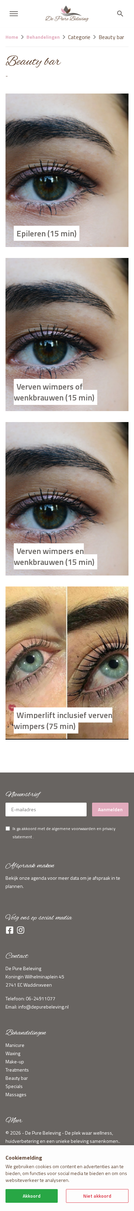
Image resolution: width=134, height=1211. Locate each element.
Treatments (17, 1069)
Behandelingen (43, 36)
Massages (15, 1094)
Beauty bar (16, 1078)
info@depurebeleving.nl (43, 1006)
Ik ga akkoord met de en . (63, 832)
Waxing (12, 1053)
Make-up (14, 1061)
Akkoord (32, 1195)
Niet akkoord (97, 1195)
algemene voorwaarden (74, 828)
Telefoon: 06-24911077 (30, 998)
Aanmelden (110, 809)
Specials (14, 1086)
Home (11, 36)
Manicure (14, 1045)
